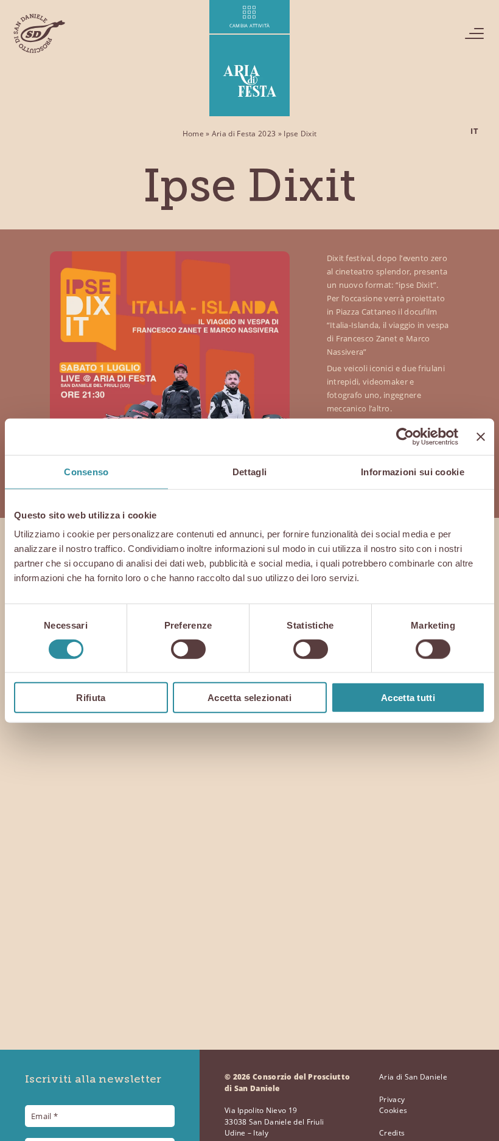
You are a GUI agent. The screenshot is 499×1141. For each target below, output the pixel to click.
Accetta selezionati (249, 698)
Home (193, 133)
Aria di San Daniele (413, 1077)
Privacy (392, 1099)
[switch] (188, 648)
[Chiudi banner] (480, 436)
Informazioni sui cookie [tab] (412, 471)
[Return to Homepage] (39, 33)
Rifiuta (90, 698)
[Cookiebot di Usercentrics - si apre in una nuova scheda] (405, 436)
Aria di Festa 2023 (244, 133)
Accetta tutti (408, 698)
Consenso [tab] (86, 471)
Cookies (393, 1110)
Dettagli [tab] (249, 471)
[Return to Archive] (249, 58)
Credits (392, 1133)
